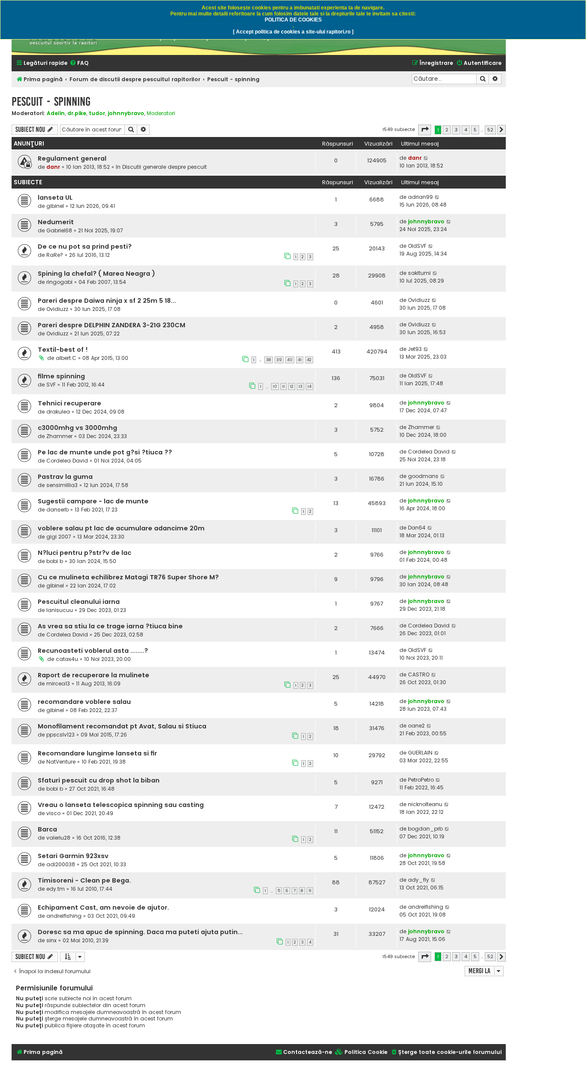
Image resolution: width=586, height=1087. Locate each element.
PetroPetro (421, 779)
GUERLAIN (420, 752)
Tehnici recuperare (69, 403)
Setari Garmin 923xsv (73, 856)
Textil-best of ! (63, 349)
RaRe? (54, 255)
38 (268, 359)
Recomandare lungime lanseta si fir (97, 753)
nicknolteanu (425, 804)
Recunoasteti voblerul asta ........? (93, 650)
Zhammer (59, 436)
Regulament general (72, 158)
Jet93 (415, 349)
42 (309, 359)
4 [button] (465, 129)
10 (275, 386)
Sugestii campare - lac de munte (93, 501)
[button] (424, 130)
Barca (47, 829)
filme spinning (61, 376)
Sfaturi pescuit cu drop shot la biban (99, 780)
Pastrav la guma (65, 476)
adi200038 (60, 864)
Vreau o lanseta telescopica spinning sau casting (121, 805)
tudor (97, 113)
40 (290, 359)
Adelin (56, 113)
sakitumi (419, 273)
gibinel (55, 206)
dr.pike (76, 113)
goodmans (423, 476)
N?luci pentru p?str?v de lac (84, 552)
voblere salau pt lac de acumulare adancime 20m (121, 528)
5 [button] (475, 129)
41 (300, 359)
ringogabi (59, 282)
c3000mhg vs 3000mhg (77, 427)
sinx (51, 940)
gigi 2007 (58, 536)
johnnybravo (126, 113)
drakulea (58, 411)
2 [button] (446, 129)
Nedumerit (56, 222)
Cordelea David (67, 460)
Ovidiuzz (57, 309)
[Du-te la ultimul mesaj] (426, 158)
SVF (51, 384)
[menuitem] (78, 63)
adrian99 (420, 197)
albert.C (66, 358)
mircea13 (58, 683)
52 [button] (490, 129)
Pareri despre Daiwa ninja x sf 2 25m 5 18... (107, 300)
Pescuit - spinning (51, 101)
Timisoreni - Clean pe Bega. (84, 880)
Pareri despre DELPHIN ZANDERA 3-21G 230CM (111, 325)
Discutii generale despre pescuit (164, 167)
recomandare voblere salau (84, 701)
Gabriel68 (59, 230)
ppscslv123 (60, 734)
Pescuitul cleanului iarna (79, 601)
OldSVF (417, 246)
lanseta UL (55, 197)
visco (53, 813)
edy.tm (55, 888)
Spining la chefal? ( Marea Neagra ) (96, 273)
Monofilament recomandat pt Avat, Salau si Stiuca (122, 726)
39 (279, 359)
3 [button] (456, 129)
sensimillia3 (62, 485)
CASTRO (418, 674)
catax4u (67, 659)
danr (53, 167)
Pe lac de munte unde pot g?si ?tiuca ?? (105, 452)
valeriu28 (58, 837)
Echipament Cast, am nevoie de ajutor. (103, 907)
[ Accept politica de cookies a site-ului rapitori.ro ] (293, 32)
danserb (57, 509)
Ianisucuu (59, 610)
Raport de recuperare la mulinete (93, 675)
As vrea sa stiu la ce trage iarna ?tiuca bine (110, 626)
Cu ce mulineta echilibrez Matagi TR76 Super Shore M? (128, 577)
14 (309, 386)
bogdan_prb (425, 828)
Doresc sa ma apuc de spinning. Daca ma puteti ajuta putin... (140, 932)
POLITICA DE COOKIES (293, 20)
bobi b (54, 561)
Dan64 (417, 527)
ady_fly (418, 879)
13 (300, 386)
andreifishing (64, 916)
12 (291, 386)
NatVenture (61, 761)
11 (283, 386)
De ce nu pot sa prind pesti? (85, 246)
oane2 (416, 725)
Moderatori (161, 113)
